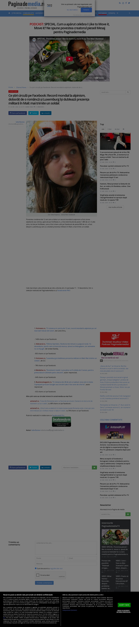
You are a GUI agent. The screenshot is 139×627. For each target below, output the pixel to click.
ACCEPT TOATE (124, 605)
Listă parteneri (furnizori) (69, 610)
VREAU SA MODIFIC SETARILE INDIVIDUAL (124, 611)
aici (4, 617)
